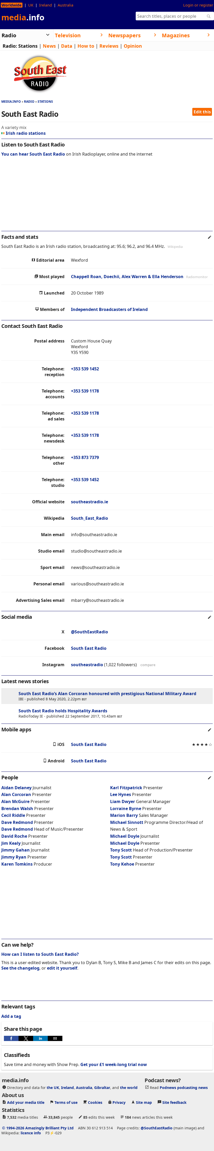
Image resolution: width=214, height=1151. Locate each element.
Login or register (198, 5)
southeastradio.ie (89, 502)
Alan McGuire (15, 801)
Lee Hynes (120, 794)
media (22, 17)
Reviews (108, 46)
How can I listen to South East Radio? (40, 954)
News (49, 46)
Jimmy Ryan (13, 857)
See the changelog (20, 968)
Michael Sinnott (126, 822)
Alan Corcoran (16, 794)
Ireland (45, 5)
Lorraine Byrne (125, 808)
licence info (31, 1132)
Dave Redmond (17, 822)
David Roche (14, 836)
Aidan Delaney (16, 788)
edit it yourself (62, 968)
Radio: (10, 46)
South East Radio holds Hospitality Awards (63, 711)
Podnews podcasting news (184, 1087)
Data (66, 46)
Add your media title (25, 1102)
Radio (29, 101)
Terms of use (66, 1102)
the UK (53, 1087)
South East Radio (88, 648)
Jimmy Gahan (15, 850)
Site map (144, 1102)
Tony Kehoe (122, 864)
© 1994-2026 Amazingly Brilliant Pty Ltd (38, 1127)
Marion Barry (124, 815)
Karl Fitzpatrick (126, 788)
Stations (28, 46)
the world (129, 1087)
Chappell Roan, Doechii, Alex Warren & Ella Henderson (127, 276)
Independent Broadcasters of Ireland (109, 309)
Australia (65, 5)
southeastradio (87, 665)
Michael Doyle (124, 836)
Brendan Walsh (17, 808)
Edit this (202, 112)
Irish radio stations (26, 133)
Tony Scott (121, 850)
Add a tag (11, 1016)
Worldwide (12, 5)
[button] (11, 1038)
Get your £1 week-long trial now (113, 1064)
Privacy (119, 1102)
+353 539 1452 (85, 369)
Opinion (133, 46)
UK (30, 5)
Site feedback (174, 1102)
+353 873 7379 (85, 457)
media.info (11, 101)
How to (86, 46)
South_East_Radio (89, 518)
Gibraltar (102, 1087)
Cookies (95, 1102)
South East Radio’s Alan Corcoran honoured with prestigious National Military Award (107, 693)
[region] (107, 197)
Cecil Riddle (13, 815)
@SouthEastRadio (89, 632)
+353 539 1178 (85, 391)
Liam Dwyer (122, 801)
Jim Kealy (11, 843)
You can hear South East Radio (33, 154)
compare (148, 665)
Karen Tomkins (17, 864)
